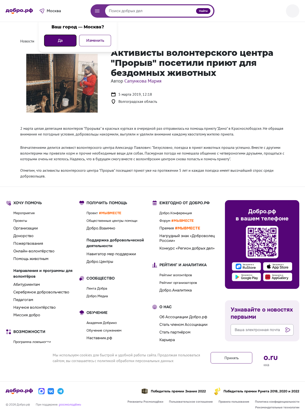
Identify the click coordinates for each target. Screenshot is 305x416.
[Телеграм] (60, 391)
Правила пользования (234, 402)
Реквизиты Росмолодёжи (145, 402)
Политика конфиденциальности (277, 402)
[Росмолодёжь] (70, 404)
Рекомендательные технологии (277, 407)
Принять (231, 357)
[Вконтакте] (51, 391)
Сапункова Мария (143, 81)
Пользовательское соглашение (191, 402)
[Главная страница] (19, 11)
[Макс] (41, 391)
